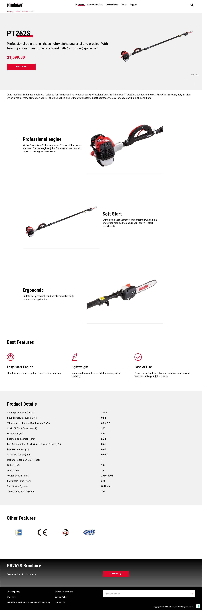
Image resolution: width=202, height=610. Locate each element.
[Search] (192, 5)
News (124, 4)
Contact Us (60, 602)
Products (17, 11)
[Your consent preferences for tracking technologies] (198, 606)
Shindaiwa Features (64, 592)
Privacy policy (13, 592)
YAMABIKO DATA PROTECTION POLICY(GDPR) (28, 602)
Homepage (10, 11)
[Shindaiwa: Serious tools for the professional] (15, 5)
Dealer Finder (112, 4)
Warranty (11, 597)
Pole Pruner (25, 11)
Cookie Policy (61, 597)
